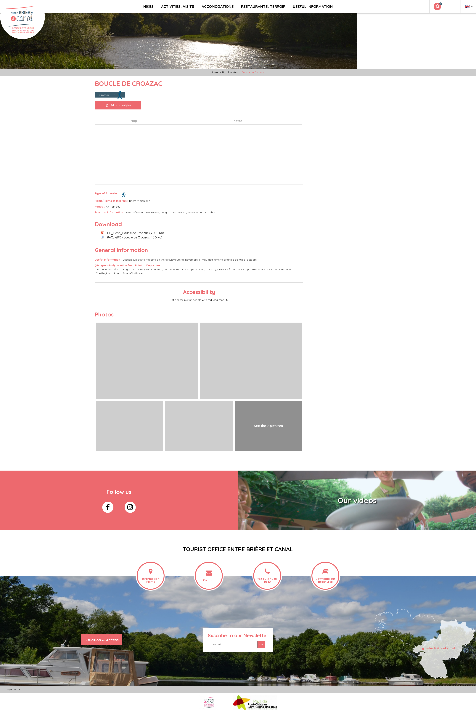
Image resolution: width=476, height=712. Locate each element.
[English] (469, 7)
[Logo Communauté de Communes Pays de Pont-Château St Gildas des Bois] (255, 702)
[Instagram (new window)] (130, 507)
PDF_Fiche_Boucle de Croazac (135, 233)
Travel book (440, 4)
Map (134, 121)
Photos (237, 121)
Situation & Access (101, 640)
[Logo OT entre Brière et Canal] (208, 702)
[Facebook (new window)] (107, 507)
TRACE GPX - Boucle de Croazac (133, 237)
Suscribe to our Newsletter (238, 635)
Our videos (357, 500)
